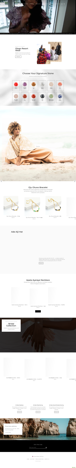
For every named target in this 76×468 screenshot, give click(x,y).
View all (38, 311)
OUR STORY (32, 459)
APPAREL (31, 3)
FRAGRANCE (45, 3)
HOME (28, 459)
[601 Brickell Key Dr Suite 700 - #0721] (38, 429)
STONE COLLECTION (23, 3)
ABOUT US (57, 3)
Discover (18, 56)
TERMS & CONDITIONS (39, 459)
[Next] (75, 181)
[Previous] (1, 181)
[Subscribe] (46, 447)
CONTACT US (46, 459)
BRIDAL (52, 3)
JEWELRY (38, 3)
